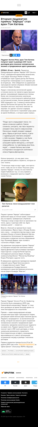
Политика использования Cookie (10, 400)
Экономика (20, 377)
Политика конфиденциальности (10, 397)
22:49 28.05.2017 (6, 27)
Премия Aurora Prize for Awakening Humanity (13, 354)
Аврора (27, 354)
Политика (29, 377)
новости (4, 377)
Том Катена (11, 350)
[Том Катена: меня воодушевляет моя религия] (19, 190)
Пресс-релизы (10, 395)
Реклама (3, 395)
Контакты (24, 393)
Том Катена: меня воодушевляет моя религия (18, 205)
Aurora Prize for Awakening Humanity (25, 350)
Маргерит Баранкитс (26, 344)
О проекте (4, 393)
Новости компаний (21, 395)
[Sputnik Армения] (5, 13)
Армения (4, 350)
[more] (35, 209)
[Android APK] (6, 412)
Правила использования (14, 393)
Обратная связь (5, 406)
